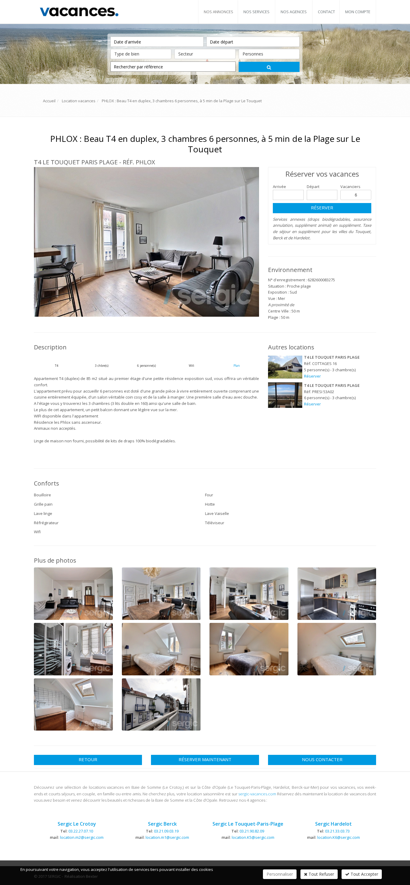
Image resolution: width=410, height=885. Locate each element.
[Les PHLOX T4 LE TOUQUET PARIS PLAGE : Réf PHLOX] (146, 242)
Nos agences (294, 11)
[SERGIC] (78, 11)
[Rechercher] (269, 67)
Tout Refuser (320, 874)
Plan (237, 365)
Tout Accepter (363, 874)
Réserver (322, 208)
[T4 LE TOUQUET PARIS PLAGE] (285, 367)
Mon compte (357, 11)
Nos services (256, 11)
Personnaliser (280, 874)
